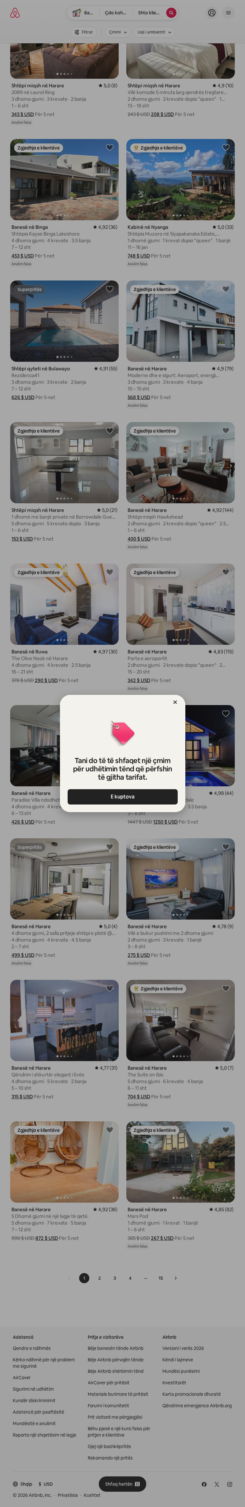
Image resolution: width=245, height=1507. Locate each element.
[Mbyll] (175, 702)
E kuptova (123, 796)
